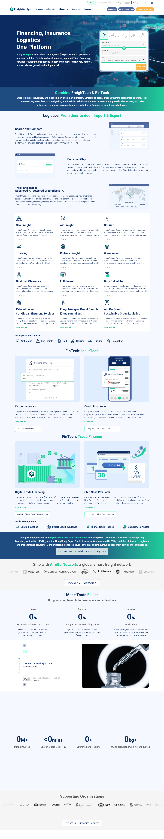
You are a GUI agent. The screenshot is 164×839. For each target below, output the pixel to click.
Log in (144, 3)
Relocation (112, 9)
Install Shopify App (126, 9)
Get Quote (141, 67)
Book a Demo (145, 9)
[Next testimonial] (24, 684)
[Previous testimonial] (24, 645)
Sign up (135, 3)
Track (127, 3)
